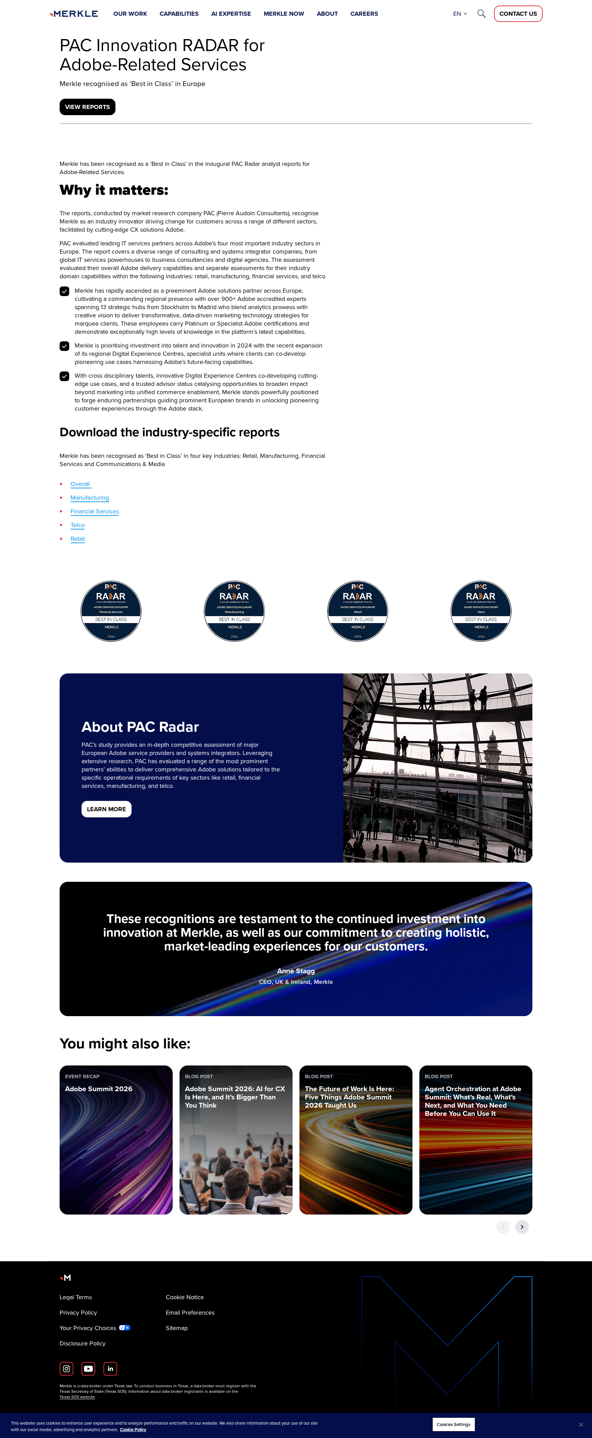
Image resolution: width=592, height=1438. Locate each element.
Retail (78, 538)
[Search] (482, 14)
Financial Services (95, 511)
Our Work (130, 14)
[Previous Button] (503, 1227)
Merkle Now (284, 14)
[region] (296, 1425)
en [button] (457, 13)
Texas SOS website (77, 1397)
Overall (81, 483)
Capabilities (179, 14)
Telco (78, 525)
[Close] (581, 1424)
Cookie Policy (133, 1430)
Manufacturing (90, 497)
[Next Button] (522, 1227)
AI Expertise (231, 14)
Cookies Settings (453, 1424)
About (327, 14)
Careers (364, 14)
